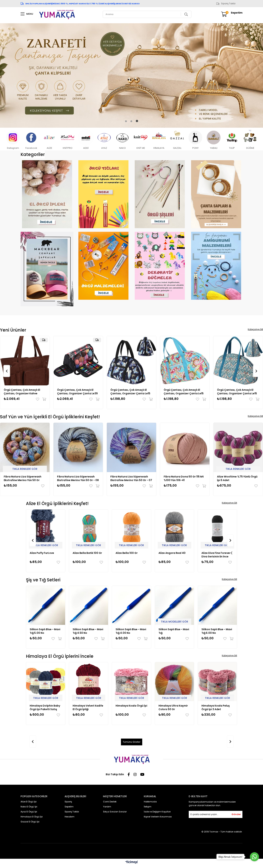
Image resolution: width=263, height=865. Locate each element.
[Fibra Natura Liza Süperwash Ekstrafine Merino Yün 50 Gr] (238, 447)
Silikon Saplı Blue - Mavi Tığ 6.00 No (174, 630)
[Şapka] (47, 269)
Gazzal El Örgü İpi (30, 821)
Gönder (236, 814)
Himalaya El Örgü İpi (32, 816)
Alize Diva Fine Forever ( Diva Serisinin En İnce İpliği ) (174, 554)
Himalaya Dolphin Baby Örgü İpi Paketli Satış (216, 707)
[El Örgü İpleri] (47, 194)
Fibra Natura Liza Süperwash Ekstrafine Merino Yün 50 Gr (236, 478)
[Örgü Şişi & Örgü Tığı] (103, 194)
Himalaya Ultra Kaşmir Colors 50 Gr (130, 707)
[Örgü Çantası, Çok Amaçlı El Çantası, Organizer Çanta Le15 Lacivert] (27, 360)
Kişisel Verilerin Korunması (158, 816)
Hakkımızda (150, 801)
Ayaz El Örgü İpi (29, 811)
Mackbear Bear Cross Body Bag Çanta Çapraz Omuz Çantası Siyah (239, 391)
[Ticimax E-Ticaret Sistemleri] (131, 862)
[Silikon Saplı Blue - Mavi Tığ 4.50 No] (45, 605)
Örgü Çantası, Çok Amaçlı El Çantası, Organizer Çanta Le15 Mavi (132, 391)
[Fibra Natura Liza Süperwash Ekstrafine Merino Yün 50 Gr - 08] (25, 447)
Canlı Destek (109, 801)
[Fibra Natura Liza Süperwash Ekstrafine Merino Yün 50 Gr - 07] (78, 447)
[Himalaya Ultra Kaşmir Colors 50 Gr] (131, 681)
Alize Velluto (209, 553)
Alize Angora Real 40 (129, 553)
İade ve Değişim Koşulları (157, 811)
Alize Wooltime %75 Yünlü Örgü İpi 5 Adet (184, 478)
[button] (126, 121)
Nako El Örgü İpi (29, 806)
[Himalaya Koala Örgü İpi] (88, 681)
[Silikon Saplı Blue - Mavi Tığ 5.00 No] (217, 605)
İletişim (147, 806)
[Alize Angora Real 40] (131, 528)
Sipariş (68, 801)
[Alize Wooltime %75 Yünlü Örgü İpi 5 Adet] (185, 447)
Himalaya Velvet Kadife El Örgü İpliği (45, 707)
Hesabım (69, 816)
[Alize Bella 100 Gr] (88, 528)
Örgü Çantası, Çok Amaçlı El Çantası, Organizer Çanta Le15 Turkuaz (79, 391)
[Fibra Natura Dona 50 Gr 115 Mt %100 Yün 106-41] (131, 447)
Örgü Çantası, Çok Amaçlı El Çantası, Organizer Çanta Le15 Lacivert (26, 391)
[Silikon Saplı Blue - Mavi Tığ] (131, 605)
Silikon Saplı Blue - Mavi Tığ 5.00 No (216, 630)
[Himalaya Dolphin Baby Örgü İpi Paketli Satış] (217, 681)
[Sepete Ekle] (45, 399)
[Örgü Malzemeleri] (103, 266)
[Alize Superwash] (131, 75)
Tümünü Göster (131, 741)
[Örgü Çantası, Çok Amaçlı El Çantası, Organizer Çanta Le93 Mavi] (187, 360)
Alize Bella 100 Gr (84, 553)
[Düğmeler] (159, 266)
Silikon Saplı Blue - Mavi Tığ (131, 630)
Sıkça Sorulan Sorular (115, 811)
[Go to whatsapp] (254, 856)
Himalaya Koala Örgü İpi (88, 705)
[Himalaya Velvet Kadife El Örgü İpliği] (45, 681)
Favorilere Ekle (40, 399)
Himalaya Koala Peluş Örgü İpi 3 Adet (173, 707)
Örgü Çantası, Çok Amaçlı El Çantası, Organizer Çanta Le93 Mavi (186, 391)
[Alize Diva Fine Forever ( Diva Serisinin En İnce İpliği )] (174, 528)
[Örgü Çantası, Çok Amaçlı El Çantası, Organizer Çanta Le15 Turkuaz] (80, 360)
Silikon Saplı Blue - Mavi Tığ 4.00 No (88, 630)
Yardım (107, 806)
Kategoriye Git (255, 329)
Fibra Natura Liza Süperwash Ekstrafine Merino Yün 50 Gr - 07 (78, 478)
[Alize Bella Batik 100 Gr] (45, 528)
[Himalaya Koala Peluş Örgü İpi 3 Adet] (174, 681)
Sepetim (69, 806)
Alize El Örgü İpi (28, 801)
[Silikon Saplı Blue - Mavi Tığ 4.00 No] (88, 605)
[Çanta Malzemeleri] (216, 194)
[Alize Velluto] (217, 528)
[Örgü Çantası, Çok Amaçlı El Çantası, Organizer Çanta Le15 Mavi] (133, 360)
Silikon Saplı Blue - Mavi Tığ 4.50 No (45, 630)
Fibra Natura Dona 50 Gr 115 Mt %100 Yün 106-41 (130, 478)
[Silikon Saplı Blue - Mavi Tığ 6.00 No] (174, 605)
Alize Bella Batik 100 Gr (44, 553)
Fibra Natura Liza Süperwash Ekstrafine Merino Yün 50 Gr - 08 (24, 478)
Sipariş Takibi (228, 3)
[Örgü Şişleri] (159, 194)
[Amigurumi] (216, 266)
